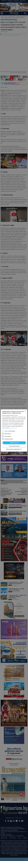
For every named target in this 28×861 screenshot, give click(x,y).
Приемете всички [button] (14, 442)
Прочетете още (13, 428)
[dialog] (14, 430)
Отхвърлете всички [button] (14, 446)
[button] (14, 449)
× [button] (25, 410)
